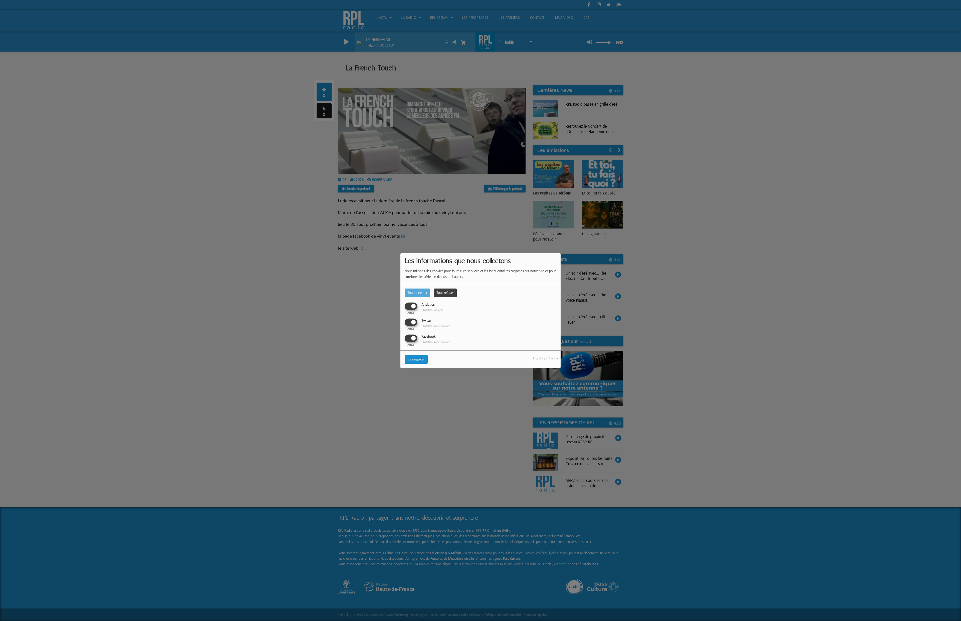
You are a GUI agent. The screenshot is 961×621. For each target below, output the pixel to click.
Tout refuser (445, 293)
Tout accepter (417, 293)
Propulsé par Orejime (545, 358)
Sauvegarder (416, 359)
